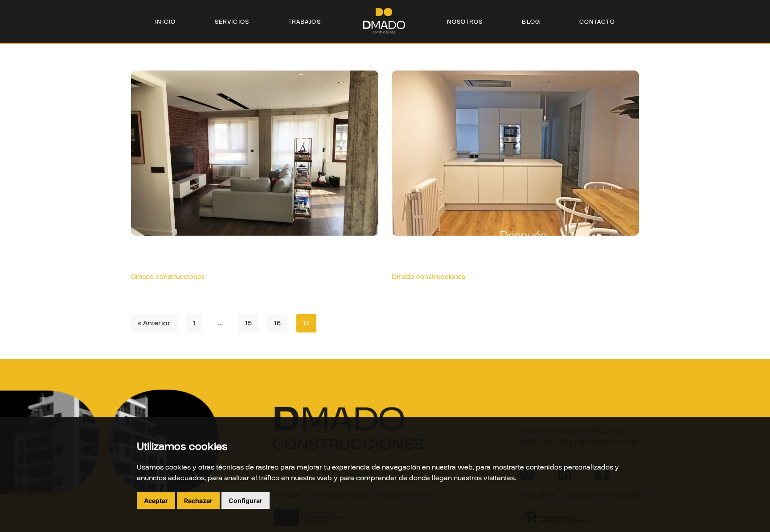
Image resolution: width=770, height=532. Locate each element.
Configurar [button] (245, 500)
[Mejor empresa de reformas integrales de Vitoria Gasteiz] (254, 163)
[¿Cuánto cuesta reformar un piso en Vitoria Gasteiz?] (515, 161)
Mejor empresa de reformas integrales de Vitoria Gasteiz (245, 255)
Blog (531, 22)
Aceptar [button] (156, 500)
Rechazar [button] (198, 500)
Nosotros (465, 22)
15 (248, 323)
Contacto (597, 22)
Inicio (165, 22)
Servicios (232, 22)
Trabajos (304, 22)
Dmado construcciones (168, 277)
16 (277, 323)
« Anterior (154, 323)
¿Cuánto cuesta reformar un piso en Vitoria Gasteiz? (510, 255)
